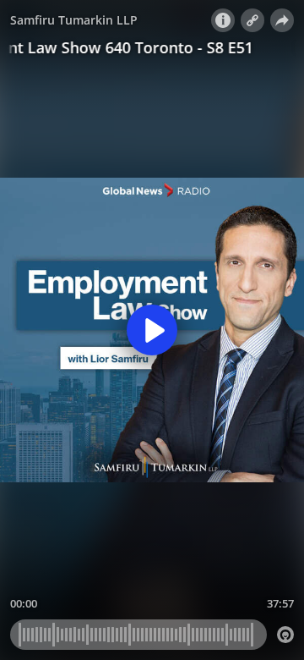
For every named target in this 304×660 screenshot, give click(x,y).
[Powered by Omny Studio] (285, 634)
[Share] (282, 20)
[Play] (152, 330)
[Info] (223, 20)
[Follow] (252, 20)
